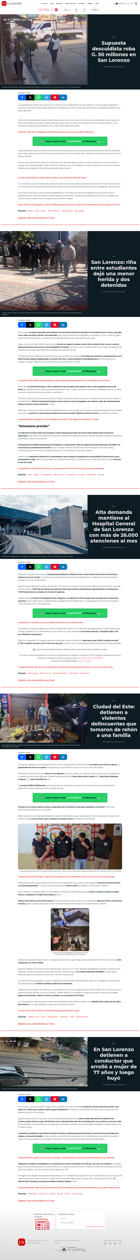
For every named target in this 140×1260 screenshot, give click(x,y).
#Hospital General (60, 673)
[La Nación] (12, 3)
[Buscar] (136, 3)
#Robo (30, 211)
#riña (30, 474)
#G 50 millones (54, 211)
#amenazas (71, 474)
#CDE (72, 1017)
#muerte (81, 474)
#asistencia (74, 673)
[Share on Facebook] (22, 97)
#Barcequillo (79, 211)
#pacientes (85, 673)
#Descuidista (67, 211)
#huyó (67, 1194)
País (113, 37)
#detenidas (91, 474)
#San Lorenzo (40, 211)
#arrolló (52, 1194)
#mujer (60, 1194)
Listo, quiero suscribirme (94, 1226)
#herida (101, 474)
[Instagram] (115, 1243)
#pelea (36, 474)
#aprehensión (82, 1017)
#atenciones (33, 673)
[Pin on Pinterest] (55, 97)
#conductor (42, 1194)
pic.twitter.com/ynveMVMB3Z (91, 658)
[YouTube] (120, 1243)
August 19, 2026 (84, 661)
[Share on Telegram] (47, 97)
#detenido (32, 1194)
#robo (43, 1017)
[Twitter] (110, 1243)
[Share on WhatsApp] (38, 97)
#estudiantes (46, 474)
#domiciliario (52, 1017)
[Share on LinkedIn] (63, 97)
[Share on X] (30, 97)
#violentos (64, 1017)
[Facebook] (105, 1243)
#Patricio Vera (33, 1017)
